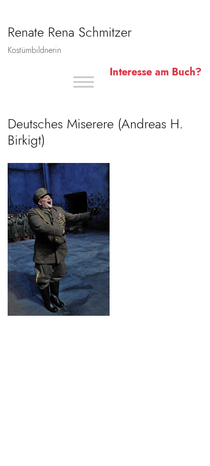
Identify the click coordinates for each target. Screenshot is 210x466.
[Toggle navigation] (83, 82)
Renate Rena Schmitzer (70, 32)
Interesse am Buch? (156, 72)
